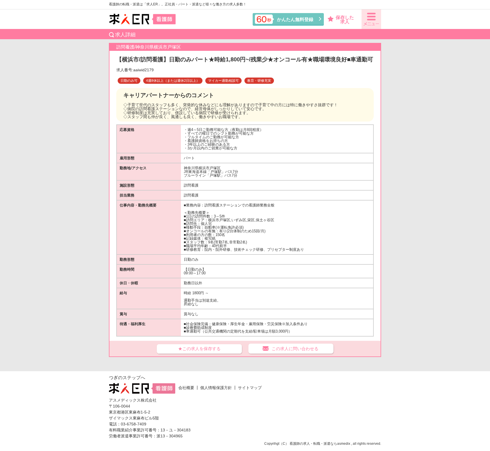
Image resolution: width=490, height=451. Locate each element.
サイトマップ (250, 387)
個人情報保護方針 (216, 387)
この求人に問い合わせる (295, 348)
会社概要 (186, 387)
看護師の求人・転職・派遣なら (313, 444)
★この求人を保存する (199, 348)
